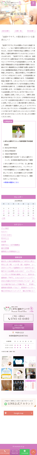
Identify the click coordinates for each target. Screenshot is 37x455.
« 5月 (3, 218)
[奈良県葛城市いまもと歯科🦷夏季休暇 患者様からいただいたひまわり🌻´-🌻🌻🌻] (6, 373)
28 (23, 215)
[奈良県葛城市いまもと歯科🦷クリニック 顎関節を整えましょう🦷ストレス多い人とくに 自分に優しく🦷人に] (6, 361)
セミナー (4, 231)
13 (18, 210)
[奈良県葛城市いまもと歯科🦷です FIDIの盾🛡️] (6, 385)
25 (8, 215)
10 (3, 210)
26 (13, 215)
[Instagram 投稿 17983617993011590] (18, 385)
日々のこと (5, 238)
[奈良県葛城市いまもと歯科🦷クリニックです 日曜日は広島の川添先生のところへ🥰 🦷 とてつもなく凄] (30, 373)
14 (23, 210)
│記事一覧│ (18, 31)
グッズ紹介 (5, 228)
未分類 (3, 241)
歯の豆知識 (5, 248)
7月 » (33, 218)
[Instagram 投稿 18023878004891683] (30, 361)
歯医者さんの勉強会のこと (10, 251)
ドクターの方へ (6, 235)
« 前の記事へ (5, 31)
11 (8, 210)
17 (3, 213)
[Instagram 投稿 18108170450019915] (18, 361)
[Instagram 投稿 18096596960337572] (30, 385)
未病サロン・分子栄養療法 (10, 245)
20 (18, 213)
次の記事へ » (31, 31)
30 (33, 215)
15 (28, 210)
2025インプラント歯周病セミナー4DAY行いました (19, 268)
